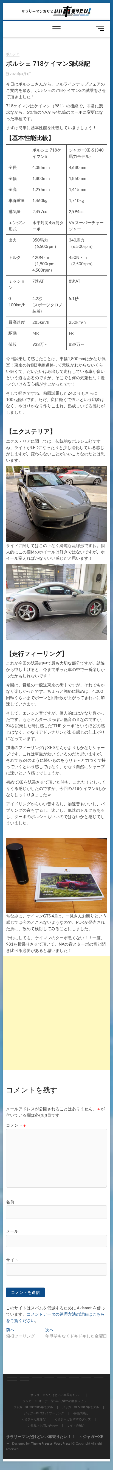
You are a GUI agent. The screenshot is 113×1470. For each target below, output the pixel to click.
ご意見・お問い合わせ (43, 1425)
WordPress (62, 1443)
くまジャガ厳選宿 (33, 1419)
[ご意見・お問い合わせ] (12, 1380)
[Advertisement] (56, 1013)
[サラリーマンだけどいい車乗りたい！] (12, 1377)
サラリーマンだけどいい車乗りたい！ (56, 1395)
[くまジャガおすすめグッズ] (98, 1377)
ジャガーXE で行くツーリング (44, 1413)
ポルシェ (12, 54)
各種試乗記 (80, 1413)
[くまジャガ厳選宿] (86, 1377)
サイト (12, 1259)
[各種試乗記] (74, 1377)
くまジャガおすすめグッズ (73, 1419)
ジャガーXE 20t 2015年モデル (33, 1407)
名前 (10, 1201)
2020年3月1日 (20, 74)
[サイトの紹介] (24, 1380)
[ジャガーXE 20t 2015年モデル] (37, 1377)
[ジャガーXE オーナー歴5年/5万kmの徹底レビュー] (24, 1377)
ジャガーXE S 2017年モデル (80, 1407)
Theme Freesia (41, 1443)
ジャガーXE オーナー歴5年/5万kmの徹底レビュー (55, 1401)
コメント (16, 1125)
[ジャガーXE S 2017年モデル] (49, 1377)
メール (12, 1230)
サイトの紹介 (76, 1425)
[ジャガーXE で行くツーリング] (61, 1377)
